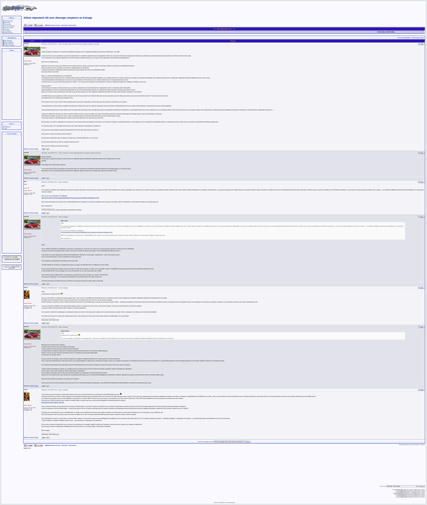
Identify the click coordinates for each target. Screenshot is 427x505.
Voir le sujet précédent (404, 37)
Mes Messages (9, 21)
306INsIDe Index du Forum (52, 25)
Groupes (7, 29)
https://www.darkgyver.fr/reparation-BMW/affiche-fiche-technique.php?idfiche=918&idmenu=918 (70, 198)
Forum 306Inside (9, 42)
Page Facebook (8, 43)
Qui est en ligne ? (9, 27)
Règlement (7, 126)
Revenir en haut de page (31, 149)
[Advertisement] (278, 7)
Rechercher (8, 24)
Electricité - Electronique (69, 25)
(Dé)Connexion (9, 32)
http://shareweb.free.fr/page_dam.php (52, 402)
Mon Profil (7, 22)
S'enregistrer (8, 31)
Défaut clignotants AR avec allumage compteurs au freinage (58, 17)
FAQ (6, 128)
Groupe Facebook (9, 45)
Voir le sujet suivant (418, 37)
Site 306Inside (8, 40)
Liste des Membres (10, 26)
